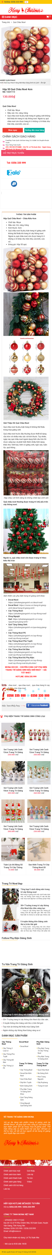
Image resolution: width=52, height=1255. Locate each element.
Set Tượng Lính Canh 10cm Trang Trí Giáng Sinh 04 (13, 791)
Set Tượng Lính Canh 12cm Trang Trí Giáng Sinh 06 (39, 752)
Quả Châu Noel (19, 22)
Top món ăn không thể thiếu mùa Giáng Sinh (21, 1027)
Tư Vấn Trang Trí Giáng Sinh (17, 964)
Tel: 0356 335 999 (16, 162)
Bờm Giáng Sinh (26, 1086)
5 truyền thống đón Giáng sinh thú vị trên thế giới (23, 1023)
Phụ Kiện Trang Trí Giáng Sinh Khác (26, 1091)
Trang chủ (6, 22)
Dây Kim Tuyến (25, 1082)
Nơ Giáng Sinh (43, 1073)
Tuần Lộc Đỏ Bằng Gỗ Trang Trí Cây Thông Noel (13, 867)
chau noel (12, 685)
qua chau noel (24, 685)
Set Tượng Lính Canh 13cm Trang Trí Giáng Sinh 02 (13, 829)
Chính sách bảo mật (12, 1171)
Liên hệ (7, 1189)
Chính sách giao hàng (12, 1182)
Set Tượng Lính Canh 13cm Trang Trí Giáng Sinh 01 (39, 829)
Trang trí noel (43, 1086)
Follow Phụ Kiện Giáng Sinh (17, 938)
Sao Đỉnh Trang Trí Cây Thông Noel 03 (39, 866)
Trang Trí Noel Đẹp (12, 883)
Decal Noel (24, 1046)
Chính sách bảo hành (12, 1174)
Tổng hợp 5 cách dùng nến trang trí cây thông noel (25, 1014)
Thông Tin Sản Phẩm (26, 214)
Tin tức (30, 1178)
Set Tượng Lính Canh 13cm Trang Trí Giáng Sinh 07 (13, 752)
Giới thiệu (31, 1171)
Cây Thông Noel (26, 1070)
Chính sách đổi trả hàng (13, 1185)
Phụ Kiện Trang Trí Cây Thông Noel (43, 1050)
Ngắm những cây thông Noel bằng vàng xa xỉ (21, 1030)
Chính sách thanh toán (13, 1178)
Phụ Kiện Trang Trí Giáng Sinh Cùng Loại (24, 716)
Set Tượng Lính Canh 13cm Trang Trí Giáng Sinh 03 (39, 791)
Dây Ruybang (43, 1082)
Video (29, 1182)
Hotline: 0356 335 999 (13, 2)
